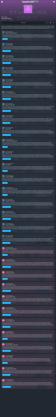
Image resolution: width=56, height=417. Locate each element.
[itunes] (47, 22)
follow (23, 22)
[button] (50, 22)
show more (53, 28)
